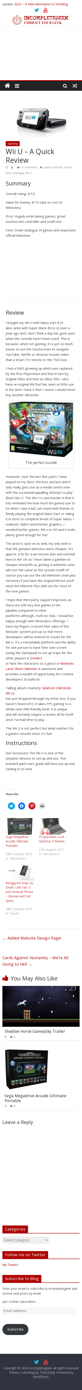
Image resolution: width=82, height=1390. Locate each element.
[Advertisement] (41, 56)
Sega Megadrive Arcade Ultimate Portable (17, 841)
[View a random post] (75, 85)
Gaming (12, 144)
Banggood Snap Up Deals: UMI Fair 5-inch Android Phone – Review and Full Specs (19, 892)
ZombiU (36, 658)
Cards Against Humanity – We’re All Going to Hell (35, 961)
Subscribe (15, 1329)
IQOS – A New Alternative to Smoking (41, 4)
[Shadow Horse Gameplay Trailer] (41, 988)
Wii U (28, 173)
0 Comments (29, 167)
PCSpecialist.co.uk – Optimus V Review (53, 839)
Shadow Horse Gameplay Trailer (35, 1031)
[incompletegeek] (41, 17)
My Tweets (10, 1265)
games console (53, 167)
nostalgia (18, 173)
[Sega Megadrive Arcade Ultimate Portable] (20, 826)
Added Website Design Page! (31, 938)
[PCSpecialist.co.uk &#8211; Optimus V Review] (53, 826)
